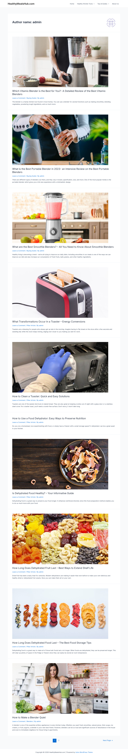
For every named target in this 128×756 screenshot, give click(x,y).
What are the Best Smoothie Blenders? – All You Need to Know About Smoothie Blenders (63, 246)
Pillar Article (31, 325)
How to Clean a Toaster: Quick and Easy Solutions (41, 396)
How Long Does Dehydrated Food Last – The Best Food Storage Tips (51, 642)
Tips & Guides (102, 4)
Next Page (108, 740)
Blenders (30, 721)
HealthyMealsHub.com (21, 3)
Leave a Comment (18, 98)
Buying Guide (31, 98)
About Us (115, 4)
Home (72, 4)
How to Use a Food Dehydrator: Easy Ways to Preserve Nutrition (49, 418)
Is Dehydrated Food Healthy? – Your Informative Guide (43, 493)
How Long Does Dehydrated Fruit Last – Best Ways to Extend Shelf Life (52, 568)
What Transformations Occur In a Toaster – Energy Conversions (48, 321)
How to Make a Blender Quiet (29, 717)
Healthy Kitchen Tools (85, 4)
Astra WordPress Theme (84, 752)
